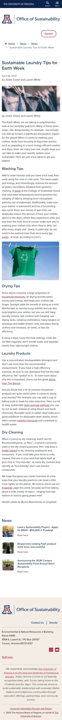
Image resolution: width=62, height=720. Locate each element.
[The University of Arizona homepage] (18, 4)
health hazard (9, 450)
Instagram (7, 487)
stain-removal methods (36, 405)
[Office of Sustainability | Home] (31, 19)
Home (11, 43)
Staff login (7, 657)
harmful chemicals (27, 420)
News (23, 43)
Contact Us (37, 622)
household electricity (13, 296)
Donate (49, 33)
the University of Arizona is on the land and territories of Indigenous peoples (31, 672)
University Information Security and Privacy (31, 708)
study (18, 190)
